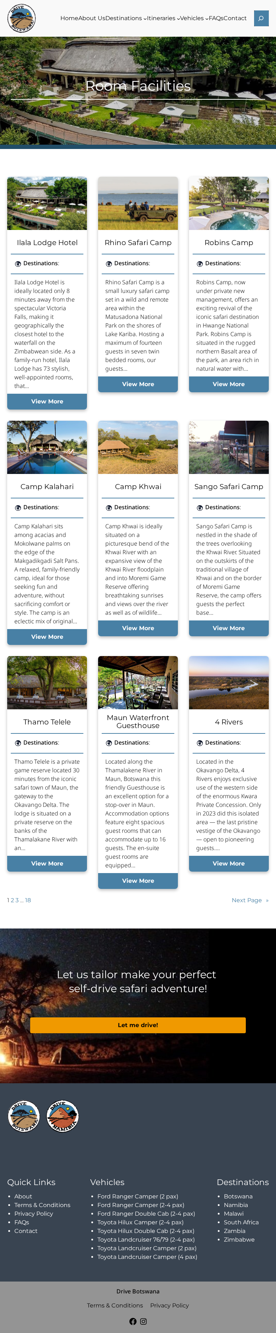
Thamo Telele (47, 722)
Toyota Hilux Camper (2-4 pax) (140, 1222)
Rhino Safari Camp (138, 243)
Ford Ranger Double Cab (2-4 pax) (146, 1213)
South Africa (241, 1222)
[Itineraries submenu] (178, 18)
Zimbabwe (239, 1239)
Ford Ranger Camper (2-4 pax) (140, 1205)
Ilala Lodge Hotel (47, 243)
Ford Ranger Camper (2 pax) (137, 1196)
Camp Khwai (138, 487)
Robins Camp (228, 243)
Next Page (250, 900)
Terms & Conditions (42, 1205)
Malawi (234, 1213)
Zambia (234, 1231)
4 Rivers (229, 722)
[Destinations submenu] (145, 18)
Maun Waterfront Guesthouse (138, 721)
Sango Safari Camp (228, 487)
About (23, 1196)
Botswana (238, 1196)
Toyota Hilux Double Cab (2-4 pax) (145, 1231)
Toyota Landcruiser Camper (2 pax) (147, 1248)
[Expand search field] (261, 18)
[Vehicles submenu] (207, 18)
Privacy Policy (33, 1213)
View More (47, 401)
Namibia (236, 1205)
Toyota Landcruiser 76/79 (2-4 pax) (146, 1239)
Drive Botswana (138, 1291)
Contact (26, 1231)
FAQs (21, 1222)
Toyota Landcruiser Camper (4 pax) (147, 1256)
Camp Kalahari (47, 487)
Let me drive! (138, 1025)
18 (28, 900)
